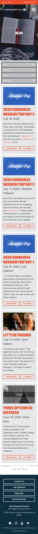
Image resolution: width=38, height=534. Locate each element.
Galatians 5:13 (26, 136)
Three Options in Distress (17, 410)
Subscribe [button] (19, 493)
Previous (5, 466)
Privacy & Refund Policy (28, 528)
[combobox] (19, 65)
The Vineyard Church (13, 528)
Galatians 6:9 (28, 139)
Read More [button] (11, 148)
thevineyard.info (29, 2)
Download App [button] (19, 499)
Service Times (7, 2)
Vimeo (27, 523)
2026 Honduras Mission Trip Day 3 (19, 112)
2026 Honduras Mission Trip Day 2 (18, 182)
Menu (33, 10)
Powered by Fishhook (19, 531)
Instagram (16, 523)
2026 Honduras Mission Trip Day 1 (18, 259)
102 (14, 469)
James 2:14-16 (14, 210)
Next (24, 469)
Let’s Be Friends (17, 335)
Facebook (10, 523)
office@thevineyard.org (19, 509)
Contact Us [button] (19, 481)
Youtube (22, 523)
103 (19, 469)
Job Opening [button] (19, 487)
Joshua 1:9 (8, 142)
